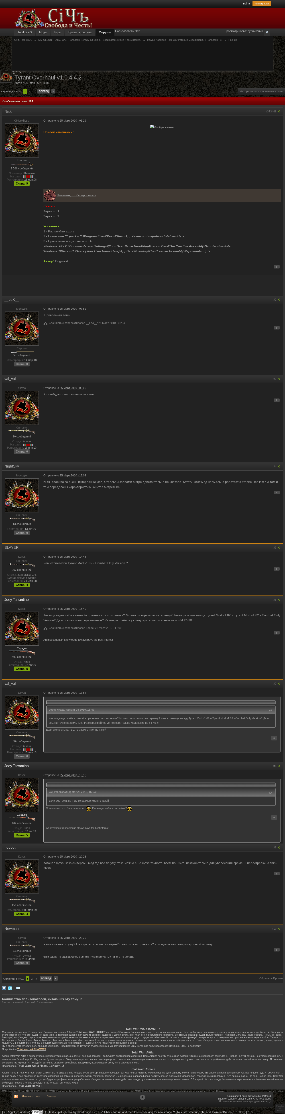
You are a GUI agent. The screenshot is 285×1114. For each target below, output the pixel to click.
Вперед (44, 91)
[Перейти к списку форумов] (53, 18)
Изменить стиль (31, 1096)
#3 (275, 378)
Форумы (105, 32)
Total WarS (25, 32)
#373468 (271, 111)
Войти (246, 3)
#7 (275, 683)
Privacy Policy (275, 1091)
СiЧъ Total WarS (11, 1091)
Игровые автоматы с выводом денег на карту (245, 1101)
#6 (275, 599)
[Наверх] (142, 1097)
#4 (275, 466)
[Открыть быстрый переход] (267, 32)
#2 (275, 299)
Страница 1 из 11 (11, 91)
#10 (274, 928)
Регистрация (261, 3)
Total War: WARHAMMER (31, 1049)
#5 (275, 547)
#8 (275, 766)
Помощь (51, 1096)
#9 (275, 847)
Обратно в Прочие (271, 978)
